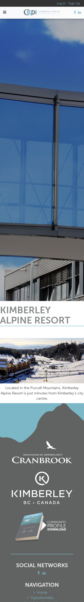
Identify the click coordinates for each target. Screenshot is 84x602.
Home (42, 592)
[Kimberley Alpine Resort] (42, 361)
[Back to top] (72, 590)
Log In (61, 3)
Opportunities (42, 597)
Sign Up (74, 3)
